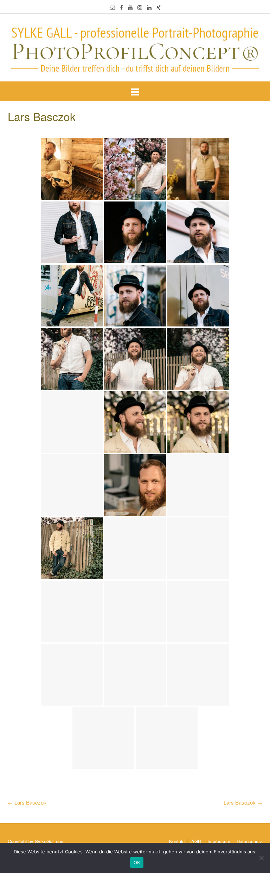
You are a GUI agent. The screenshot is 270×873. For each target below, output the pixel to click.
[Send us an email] (112, 7)
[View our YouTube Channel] (130, 7)
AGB (196, 841)
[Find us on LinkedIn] (149, 7)
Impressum (218, 841)
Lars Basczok (243, 802)
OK (137, 862)
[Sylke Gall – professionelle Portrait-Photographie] (135, 48)
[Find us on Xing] (158, 7)
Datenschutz (249, 841)
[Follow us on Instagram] (139, 7)
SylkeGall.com (50, 841)
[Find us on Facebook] (121, 7)
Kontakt (177, 841)
